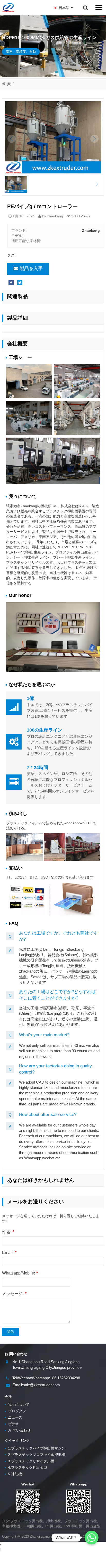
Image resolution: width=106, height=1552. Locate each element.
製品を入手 (31, 268)
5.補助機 (13, 1474)
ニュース (13, 1417)
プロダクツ (15, 1411)
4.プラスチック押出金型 (26, 1467)
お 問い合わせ (18, 1430)
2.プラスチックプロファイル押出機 (35, 1455)
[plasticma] (8, 8)
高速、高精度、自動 (21, 51)
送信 (10, 1332)
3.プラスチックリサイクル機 (29, 1461)
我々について (17, 1404)
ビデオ (12, 1424)
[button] (56, 72)
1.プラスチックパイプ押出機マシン (35, 1448)
